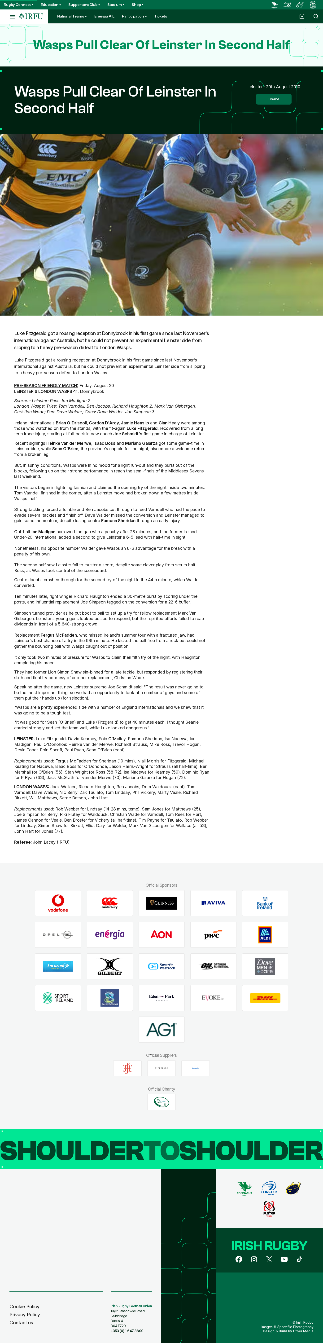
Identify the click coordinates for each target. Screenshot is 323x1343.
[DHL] (265, 998)
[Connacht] (274, 4)
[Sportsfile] (195, 1068)
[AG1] (161, 1029)
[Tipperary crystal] (161, 1068)
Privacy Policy (24, 1314)
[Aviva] (213, 903)
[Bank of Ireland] (265, 903)
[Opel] (58, 934)
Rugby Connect (17, 5)
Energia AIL (104, 16)
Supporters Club (82, 5)
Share (273, 99)
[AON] (161, 934)
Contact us (21, 1322)
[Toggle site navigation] (9, 16)
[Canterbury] (110, 903)
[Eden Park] (161, 998)
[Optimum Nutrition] (213, 966)
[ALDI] (265, 934)
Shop (136, 5)
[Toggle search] (316, 16)
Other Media (303, 1331)
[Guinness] (161, 903)
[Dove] (265, 966)
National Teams (70, 16)
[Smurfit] (161, 966)
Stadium (114, 5)
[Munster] (300, 4)
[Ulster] (312, 4)
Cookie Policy (24, 1306)
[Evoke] (213, 998)
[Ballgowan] (110, 998)
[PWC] (213, 934)
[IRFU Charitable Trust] (161, 1102)
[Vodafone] (58, 903)
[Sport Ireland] (58, 998)
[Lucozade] (58, 966)
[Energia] (110, 934)
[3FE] (127, 1068)
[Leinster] (287, 4)
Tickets (160, 16)
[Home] (31, 16)
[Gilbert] (110, 966)
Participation (133, 16)
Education (49, 5)
